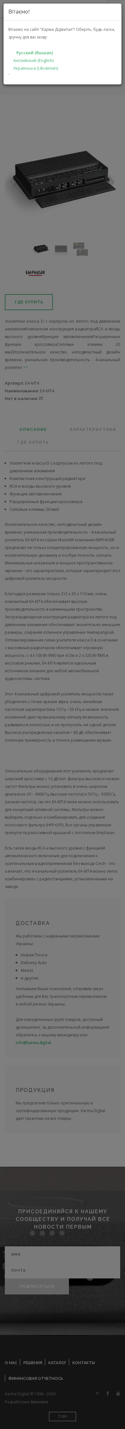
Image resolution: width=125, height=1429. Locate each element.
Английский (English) (33, 60)
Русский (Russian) (34, 53)
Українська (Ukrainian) (35, 68)
